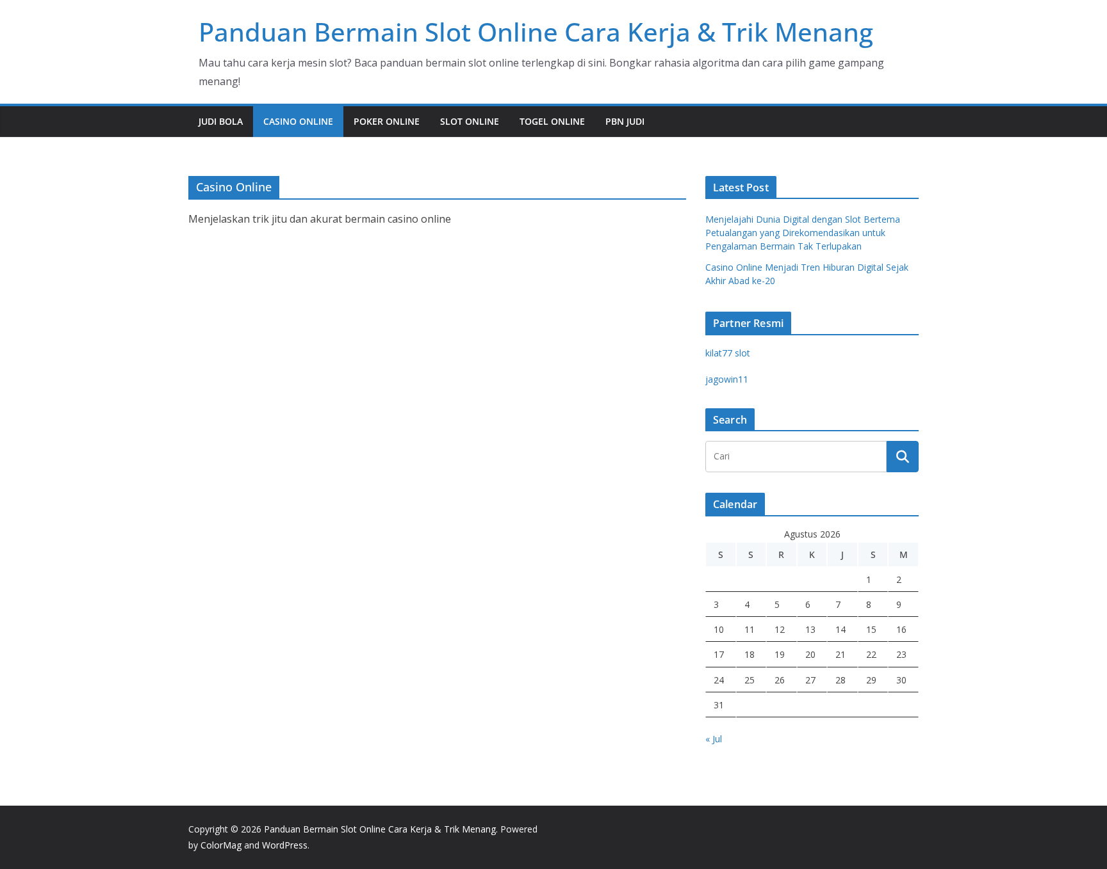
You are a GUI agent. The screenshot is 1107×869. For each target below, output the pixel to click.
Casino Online (298, 121)
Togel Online (552, 121)
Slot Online (469, 121)
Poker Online (387, 121)
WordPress (285, 845)
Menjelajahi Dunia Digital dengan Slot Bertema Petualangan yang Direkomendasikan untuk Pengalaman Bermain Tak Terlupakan (802, 232)
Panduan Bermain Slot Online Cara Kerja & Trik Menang (536, 31)
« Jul (713, 739)
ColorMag (221, 845)
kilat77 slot (727, 353)
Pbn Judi (624, 121)
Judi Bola (221, 121)
